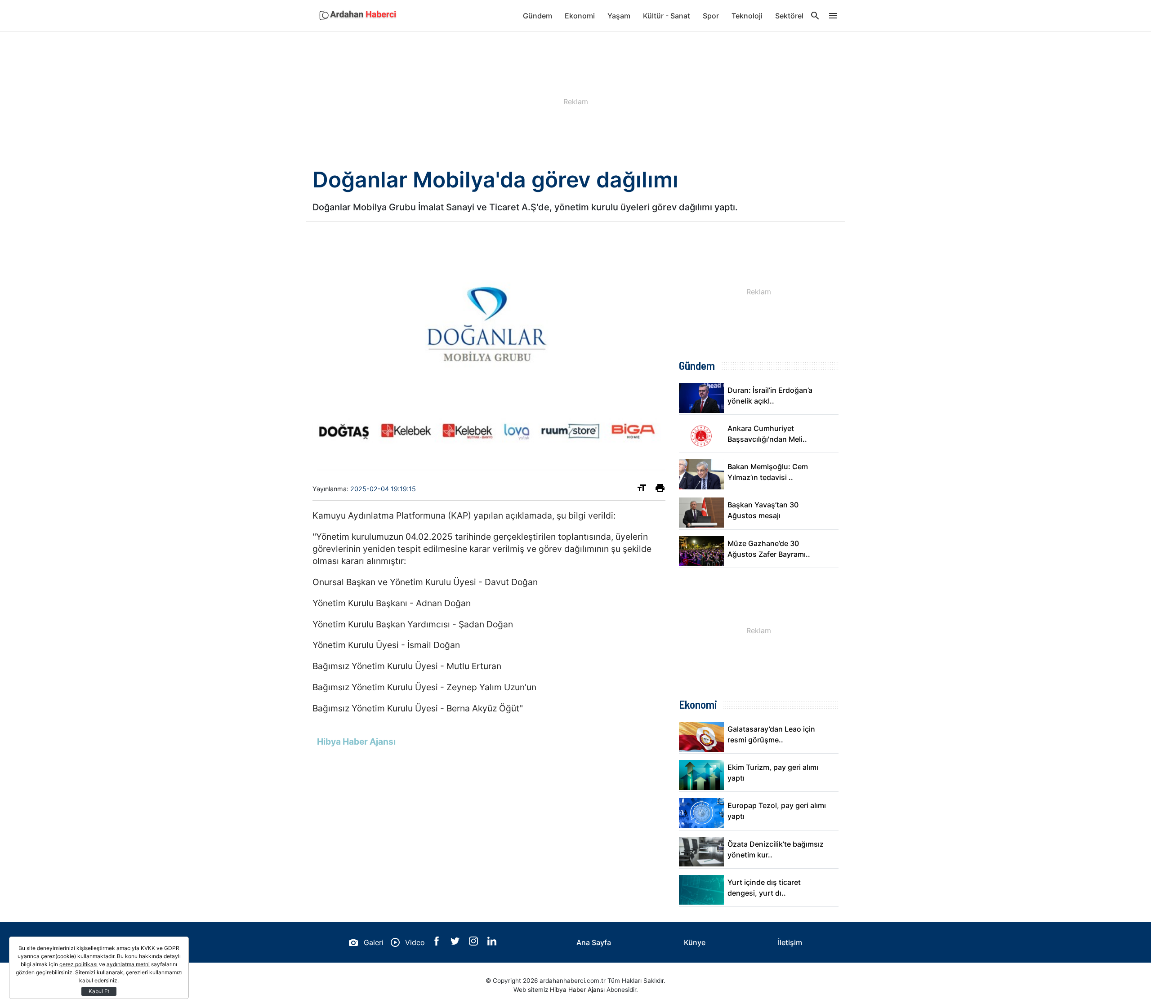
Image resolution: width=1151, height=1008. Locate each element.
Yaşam (618, 15)
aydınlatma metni (128, 964)
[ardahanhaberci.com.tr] (357, 15)
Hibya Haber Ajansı (577, 989)
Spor (711, 15)
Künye (694, 942)
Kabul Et (99, 991)
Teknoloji (747, 15)
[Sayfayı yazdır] (660, 489)
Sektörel (789, 15)
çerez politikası (78, 964)
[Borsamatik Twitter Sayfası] (456, 942)
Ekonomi (580, 15)
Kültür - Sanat (666, 15)
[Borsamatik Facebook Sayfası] (437, 942)
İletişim (790, 942)
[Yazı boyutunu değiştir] (641, 489)
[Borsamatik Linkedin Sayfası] (491, 942)
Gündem (537, 15)
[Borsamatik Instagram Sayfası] (474, 942)
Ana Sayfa (593, 942)
